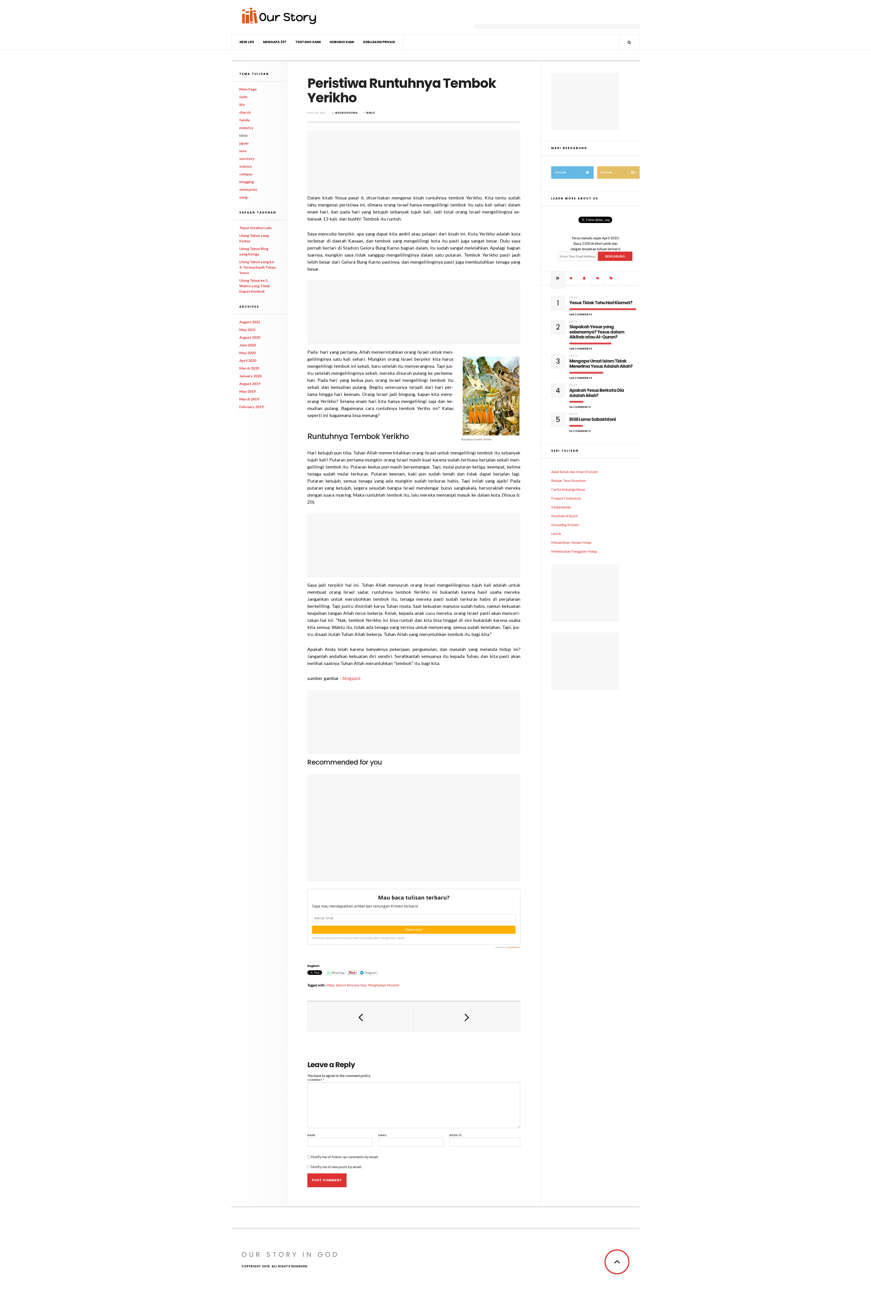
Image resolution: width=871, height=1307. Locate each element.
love (243, 151)
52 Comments (580, 430)
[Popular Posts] (558, 278)
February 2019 (251, 407)
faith (243, 97)
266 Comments (580, 314)
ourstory (246, 158)
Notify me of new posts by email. (336, 1167)
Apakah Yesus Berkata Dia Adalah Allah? (596, 393)
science (245, 166)
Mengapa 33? (274, 42)
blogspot (351, 678)
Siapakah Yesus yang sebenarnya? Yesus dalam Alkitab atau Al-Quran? (596, 332)
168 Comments (580, 348)
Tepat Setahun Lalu (255, 228)
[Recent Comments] (598, 278)
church (245, 112)
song (243, 197)
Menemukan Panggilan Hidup (574, 551)
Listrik (556, 533)
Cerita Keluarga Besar (568, 489)
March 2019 (249, 399)
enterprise (248, 189)
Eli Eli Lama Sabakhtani (592, 419)
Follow (560, 172)
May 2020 (247, 353)
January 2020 (250, 376)
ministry (246, 127)
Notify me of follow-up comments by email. (344, 1157)
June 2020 (247, 345)
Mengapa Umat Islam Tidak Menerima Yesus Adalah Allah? (601, 364)
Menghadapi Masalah (383, 985)
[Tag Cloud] (611, 278)
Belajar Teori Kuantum (568, 480)
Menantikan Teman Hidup (571, 542)
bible (243, 135)
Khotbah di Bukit (564, 516)
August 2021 (249, 322)
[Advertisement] (557, 17)
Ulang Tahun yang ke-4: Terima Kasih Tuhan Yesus (257, 267)
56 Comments (580, 406)
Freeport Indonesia (566, 498)
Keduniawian (561, 507)
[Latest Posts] (585, 278)
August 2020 (249, 337)
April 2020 (247, 360)
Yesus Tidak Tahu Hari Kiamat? (600, 303)
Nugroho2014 (346, 112)
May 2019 (247, 391)
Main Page (248, 89)
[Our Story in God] (278, 16)
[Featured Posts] (571, 278)
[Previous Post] (361, 1016)
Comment (316, 1080)
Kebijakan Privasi (379, 42)
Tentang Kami (308, 42)
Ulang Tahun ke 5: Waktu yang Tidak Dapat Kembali (254, 285)
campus (245, 174)
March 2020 (249, 368)
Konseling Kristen (565, 524)
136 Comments (580, 377)
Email (382, 1135)
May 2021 (247, 329)
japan (244, 143)
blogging (246, 181)
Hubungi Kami (342, 42)
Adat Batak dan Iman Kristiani (574, 471)
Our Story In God (291, 1254)
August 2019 (249, 383)
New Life (247, 42)
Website (455, 1135)
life (242, 104)
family (244, 120)
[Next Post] (467, 1016)
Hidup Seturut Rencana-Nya (346, 985)
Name (311, 1135)
